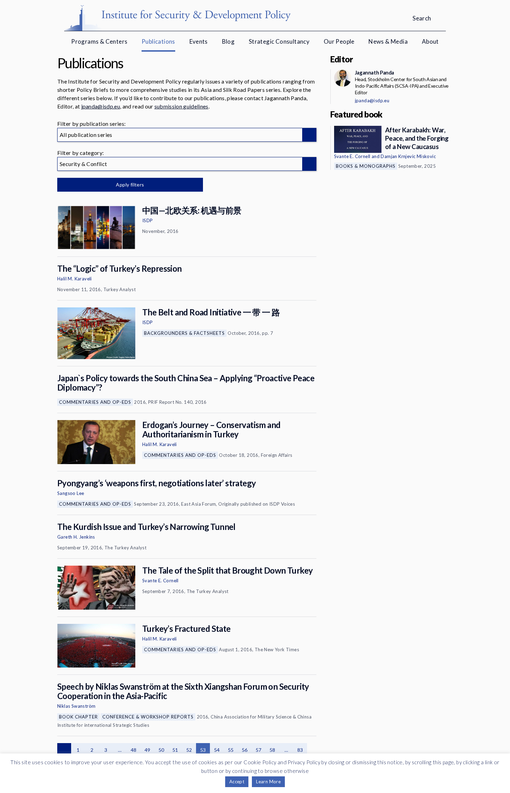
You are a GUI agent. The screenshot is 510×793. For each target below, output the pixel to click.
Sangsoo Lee (70, 493)
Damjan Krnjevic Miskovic (408, 156)
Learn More (268, 781)
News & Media (388, 41)
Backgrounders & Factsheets (184, 333)
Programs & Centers (99, 41)
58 (272, 750)
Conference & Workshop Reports (148, 717)
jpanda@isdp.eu (100, 106)
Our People (339, 41)
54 (217, 750)
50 (161, 750)
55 (231, 750)
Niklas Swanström (76, 706)
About (430, 41)
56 (245, 750)
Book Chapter (78, 717)
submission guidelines (181, 106)
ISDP (147, 220)
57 (259, 750)
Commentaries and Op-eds (95, 402)
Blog (228, 41)
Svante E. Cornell (160, 580)
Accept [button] (236, 781)
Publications (158, 41)
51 (175, 750)
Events (198, 41)
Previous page (64, 750)
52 (189, 750)
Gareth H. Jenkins (76, 537)
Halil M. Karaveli (74, 278)
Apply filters (130, 185)
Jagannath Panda (374, 72)
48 (134, 750)
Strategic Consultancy (279, 41)
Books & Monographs (366, 166)
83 (300, 750)
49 (148, 750)
